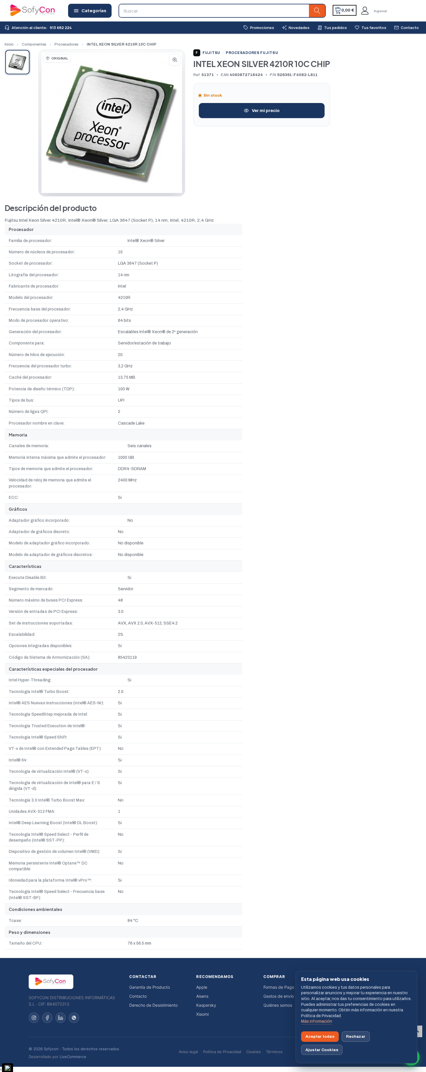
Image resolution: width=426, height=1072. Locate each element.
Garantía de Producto (149, 987)
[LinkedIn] (60, 1018)
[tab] (17, 62)
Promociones (258, 27)
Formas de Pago (278, 987)
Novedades (296, 27)
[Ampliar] (175, 60)
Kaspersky (206, 1005)
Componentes (34, 44)
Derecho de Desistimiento (153, 1005)
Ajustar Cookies (321, 1050)
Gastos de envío (278, 996)
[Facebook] (47, 1018)
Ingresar (380, 11)
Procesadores (66, 44)
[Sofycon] (51, 981)
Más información (316, 1021)
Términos (274, 1051)
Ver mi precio (266, 110)
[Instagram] (34, 1018)
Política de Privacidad (222, 1051)
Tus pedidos (332, 27)
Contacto (406, 27)
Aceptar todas (319, 1036)
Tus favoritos (370, 27)
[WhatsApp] (74, 1018)
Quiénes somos (277, 1005)
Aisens (202, 996)
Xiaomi (202, 1014)
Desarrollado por (57, 1056)
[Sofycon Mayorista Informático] (25, 10)
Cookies (253, 1051)
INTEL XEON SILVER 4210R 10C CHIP (121, 44)
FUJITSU (208, 53)
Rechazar (355, 1036)
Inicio (9, 44)
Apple (201, 987)
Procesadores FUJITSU (252, 53)
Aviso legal (188, 1051)
